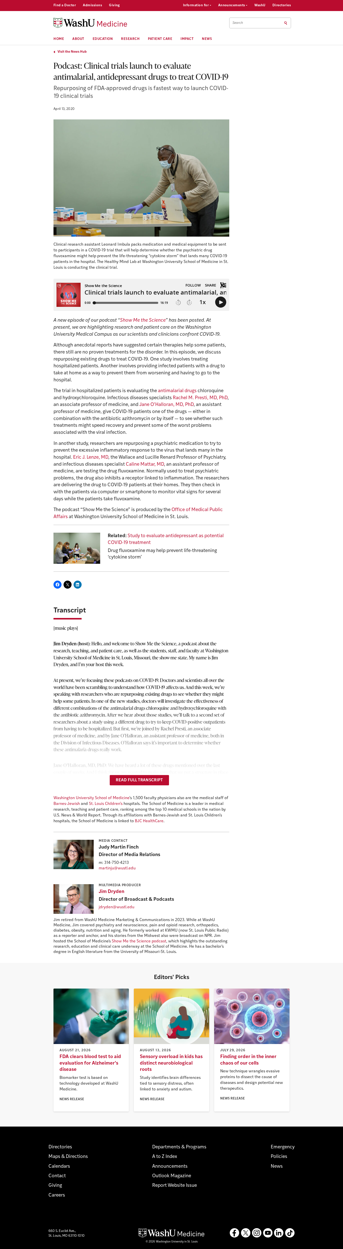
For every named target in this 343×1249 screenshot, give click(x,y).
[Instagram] (256, 1233)
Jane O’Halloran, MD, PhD (166, 404)
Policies (279, 1156)
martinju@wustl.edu (117, 868)
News (207, 39)
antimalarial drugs (177, 391)
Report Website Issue (174, 1185)
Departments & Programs (179, 1147)
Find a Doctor (64, 5)
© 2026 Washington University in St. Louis (172, 1241)
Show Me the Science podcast (139, 941)
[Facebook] (234, 1233)
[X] (245, 1233)
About (78, 39)
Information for (196, 5)
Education (103, 39)
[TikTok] (290, 1233)
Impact (187, 39)
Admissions (92, 5)
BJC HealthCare (149, 821)
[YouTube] (267, 1233)
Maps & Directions (68, 1156)
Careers (56, 1195)
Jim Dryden (111, 891)
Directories (281, 5)
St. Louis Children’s (106, 804)
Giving (114, 5)
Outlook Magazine (171, 1176)
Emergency (283, 1147)
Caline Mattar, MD (145, 464)
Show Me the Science (142, 320)
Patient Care (160, 39)
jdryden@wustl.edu (116, 907)
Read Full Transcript (139, 780)
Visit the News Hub (72, 51)
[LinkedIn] (278, 1233)
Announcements (232, 5)
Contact (57, 1176)
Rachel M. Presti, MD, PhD (200, 398)
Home (58, 39)
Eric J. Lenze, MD (90, 457)
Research (130, 39)
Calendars (59, 1166)
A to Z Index (164, 1156)
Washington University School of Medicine (91, 798)
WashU (259, 5)
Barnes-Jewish (66, 804)
